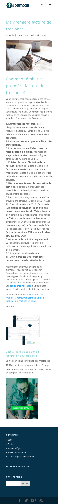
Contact (11, 444)
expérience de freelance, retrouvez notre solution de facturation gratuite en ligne (26, 298)
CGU (10, 440)
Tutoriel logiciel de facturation (21, 456)
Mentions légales (15, 448)
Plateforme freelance (17, 452)
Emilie (11, 35)
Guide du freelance (38, 35)
